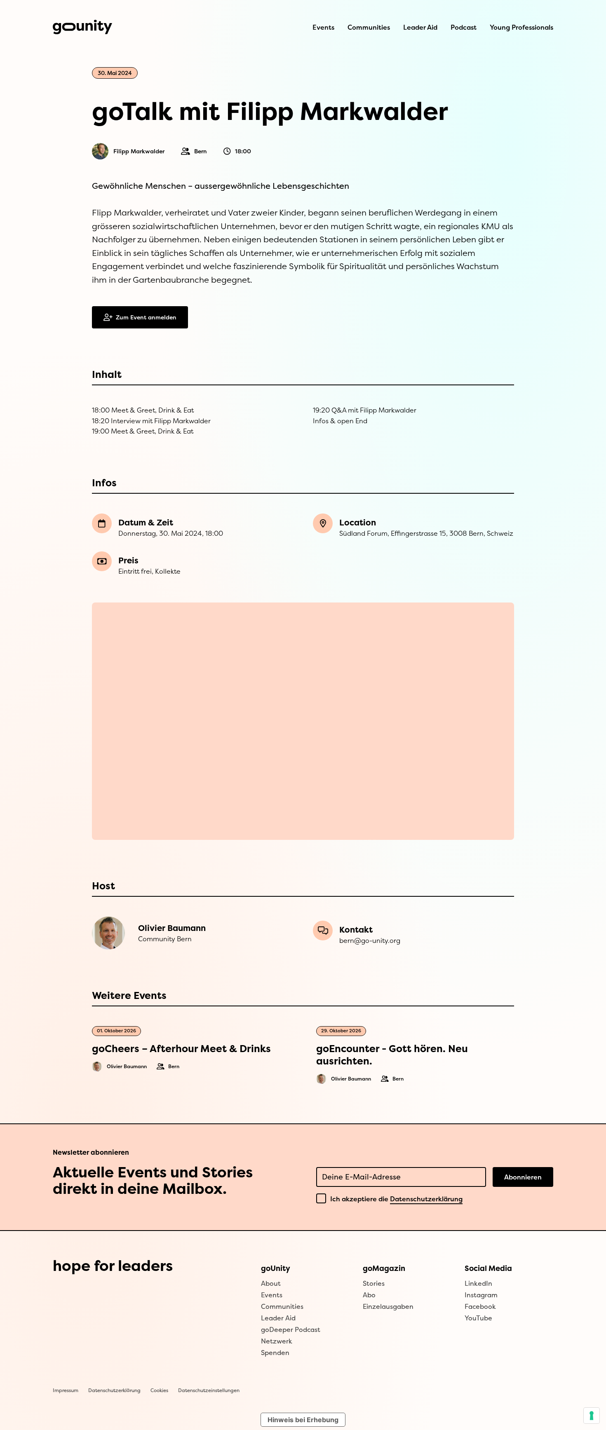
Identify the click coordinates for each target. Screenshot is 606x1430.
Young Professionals (521, 27)
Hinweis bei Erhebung (303, 1420)
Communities (369, 27)
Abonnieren (523, 1177)
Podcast (464, 27)
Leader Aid (420, 27)
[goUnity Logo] (82, 27)
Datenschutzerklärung (426, 1198)
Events (323, 27)
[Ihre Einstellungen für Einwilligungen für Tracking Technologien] (591, 1415)
